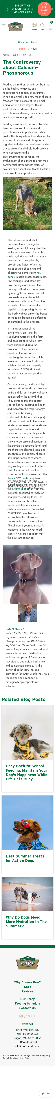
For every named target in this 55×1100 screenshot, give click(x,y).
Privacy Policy (45, 1055)
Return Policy (24, 1058)
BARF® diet (19, 489)
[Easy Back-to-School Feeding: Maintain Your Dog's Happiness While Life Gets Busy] (27, 732)
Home (21, 49)
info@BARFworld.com (27, 1046)
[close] (51, 9)
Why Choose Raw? (27, 982)
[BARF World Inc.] (18, 26)
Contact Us (27, 1008)
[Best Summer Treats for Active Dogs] (27, 822)
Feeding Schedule (27, 1003)
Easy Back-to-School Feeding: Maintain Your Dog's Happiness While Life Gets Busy (26, 772)
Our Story (27, 999)
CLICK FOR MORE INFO (44, 9)
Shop (27, 987)
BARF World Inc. (16, 1055)
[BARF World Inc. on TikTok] (25, 1017)
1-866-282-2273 (27, 1042)
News (34, 49)
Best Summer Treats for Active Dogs (25, 858)
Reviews (27, 991)
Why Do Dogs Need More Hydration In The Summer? (26, 921)
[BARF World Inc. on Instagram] (21, 1017)
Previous (23, 42)
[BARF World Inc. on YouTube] (33, 1017)
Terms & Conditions (10, 1058)
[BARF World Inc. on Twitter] (29, 1016)
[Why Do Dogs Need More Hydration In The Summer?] (27, 894)
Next (34, 42)
